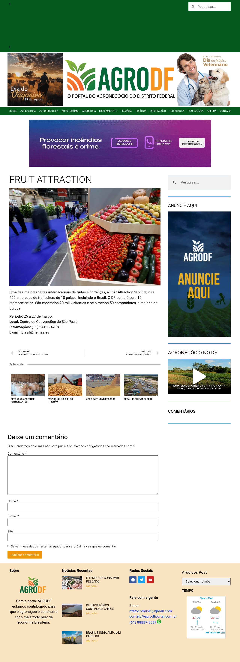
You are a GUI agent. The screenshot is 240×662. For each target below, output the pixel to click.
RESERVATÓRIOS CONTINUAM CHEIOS (100, 607)
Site (10, 531)
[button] (199, 376)
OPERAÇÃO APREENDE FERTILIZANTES (22, 400)
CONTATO (225, 110)
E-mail (13, 516)
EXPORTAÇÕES (158, 110)
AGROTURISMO (70, 110)
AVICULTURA (89, 110)
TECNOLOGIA (176, 110)
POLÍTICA (141, 110)
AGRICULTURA (28, 110)
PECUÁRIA (126, 110)
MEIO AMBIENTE (108, 110)
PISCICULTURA (195, 110)
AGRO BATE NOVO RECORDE (100, 399)
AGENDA (211, 110)
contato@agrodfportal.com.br (153, 616)
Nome (13, 501)
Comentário (17, 453)
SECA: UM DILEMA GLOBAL (138, 399)
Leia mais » (92, 586)
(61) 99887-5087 (143, 622)
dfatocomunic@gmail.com (150, 611)
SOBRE (13, 110)
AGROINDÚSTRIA (48, 110)
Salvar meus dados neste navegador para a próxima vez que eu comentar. (64, 546)
